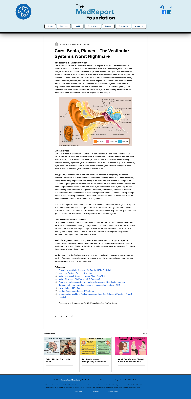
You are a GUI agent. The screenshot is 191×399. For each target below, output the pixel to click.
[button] (123, 26)
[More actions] (135, 44)
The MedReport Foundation (70, 380)
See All (145, 333)
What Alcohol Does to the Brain (58, 360)
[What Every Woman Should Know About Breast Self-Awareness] (131, 346)
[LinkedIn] (169, 12)
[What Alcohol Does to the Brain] (60, 346)
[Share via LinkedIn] (66, 316)
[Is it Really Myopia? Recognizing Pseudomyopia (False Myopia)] (96, 346)
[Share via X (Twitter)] (61, 316)
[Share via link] (72, 316)
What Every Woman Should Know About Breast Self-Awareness (131, 360)
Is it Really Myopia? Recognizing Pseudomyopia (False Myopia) (95, 360)
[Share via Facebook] (56, 316)
